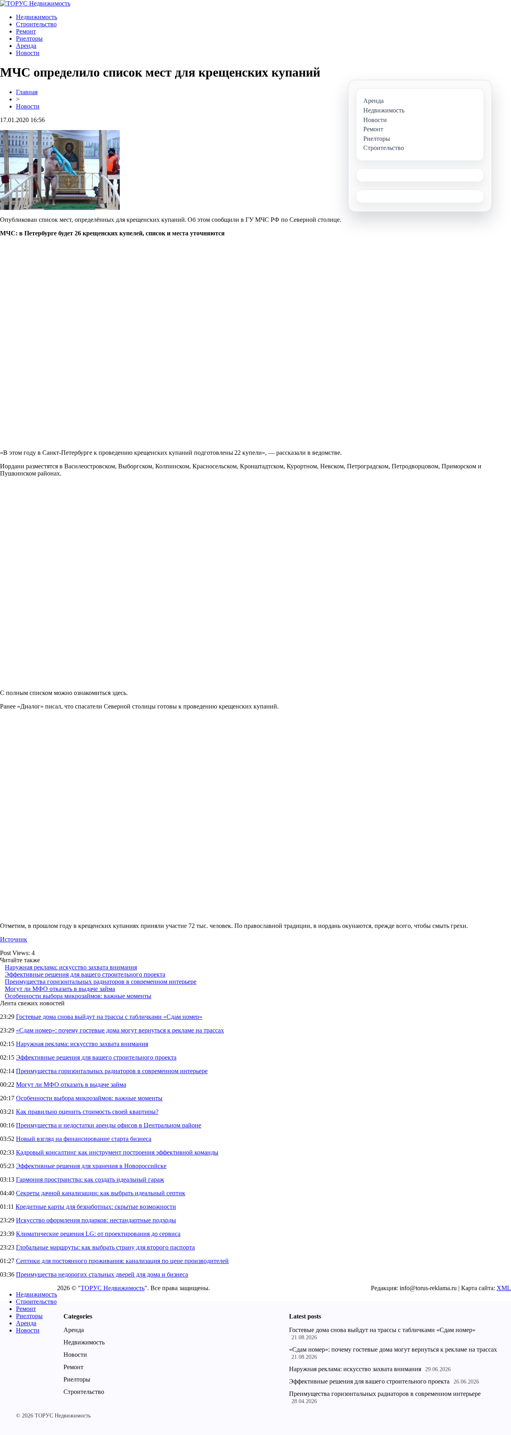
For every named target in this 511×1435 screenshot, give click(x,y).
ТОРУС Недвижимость (113, 1288)
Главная (27, 92)
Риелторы (29, 38)
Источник (13, 939)
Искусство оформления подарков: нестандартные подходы (96, 1220)
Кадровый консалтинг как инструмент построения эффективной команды (117, 1152)
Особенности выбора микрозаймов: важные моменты (78, 996)
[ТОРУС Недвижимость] (35, 3)
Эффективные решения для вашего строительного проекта (85, 974)
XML (504, 1288)
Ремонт (26, 31)
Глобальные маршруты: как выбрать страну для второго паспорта (105, 1247)
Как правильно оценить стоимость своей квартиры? (87, 1111)
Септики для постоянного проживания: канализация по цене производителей (122, 1260)
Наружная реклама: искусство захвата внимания (71, 967)
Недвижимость (36, 17)
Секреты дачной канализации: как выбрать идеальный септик (100, 1193)
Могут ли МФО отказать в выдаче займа (60, 988)
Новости (28, 52)
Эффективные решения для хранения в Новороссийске (91, 1166)
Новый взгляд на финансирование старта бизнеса (83, 1138)
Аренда (26, 45)
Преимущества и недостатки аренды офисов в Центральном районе (108, 1125)
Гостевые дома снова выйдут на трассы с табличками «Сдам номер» (109, 1016)
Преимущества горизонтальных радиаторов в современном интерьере (100, 981)
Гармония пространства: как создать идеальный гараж (90, 1179)
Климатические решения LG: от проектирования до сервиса (98, 1233)
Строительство (36, 24)
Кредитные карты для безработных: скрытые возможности (96, 1206)
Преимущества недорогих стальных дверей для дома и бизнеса (102, 1274)
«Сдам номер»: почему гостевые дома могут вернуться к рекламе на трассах (120, 1030)
